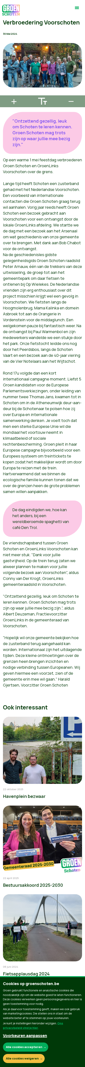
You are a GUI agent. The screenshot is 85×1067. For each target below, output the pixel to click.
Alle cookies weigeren (22, 1058)
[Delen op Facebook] (6, 71)
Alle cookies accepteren (24, 1047)
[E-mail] (6, 93)
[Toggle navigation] (77, 9)
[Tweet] (6, 82)
